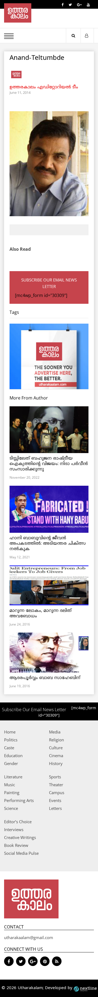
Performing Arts (19, 800)
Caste (9, 747)
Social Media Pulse (21, 853)
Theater (56, 784)
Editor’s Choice (18, 821)
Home (10, 732)
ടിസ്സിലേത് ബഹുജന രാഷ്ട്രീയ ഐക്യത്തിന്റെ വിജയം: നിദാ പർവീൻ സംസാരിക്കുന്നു (49, 464)
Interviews (13, 829)
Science (11, 808)
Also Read (20, 249)
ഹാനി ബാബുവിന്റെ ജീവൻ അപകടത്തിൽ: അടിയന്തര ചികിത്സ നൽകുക (48, 543)
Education (13, 755)
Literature (13, 776)
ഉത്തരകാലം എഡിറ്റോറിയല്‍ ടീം (44, 87)
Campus (56, 792)
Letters (55, 808)
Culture (56, 747)
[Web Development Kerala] (85, 988)
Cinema (56, 755)
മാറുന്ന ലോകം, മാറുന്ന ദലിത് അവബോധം (41, 613)
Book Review (16, 845)
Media (54, 732)
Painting (11, 792)
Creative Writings (20, 837)
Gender (11, 763)
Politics (10, 739)
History (56, 763)
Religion (56, 739)
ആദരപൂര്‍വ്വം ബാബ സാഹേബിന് (45, 678)
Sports (55, 776)
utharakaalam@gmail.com (28, 937)
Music (9, 784)
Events (55, 800)
